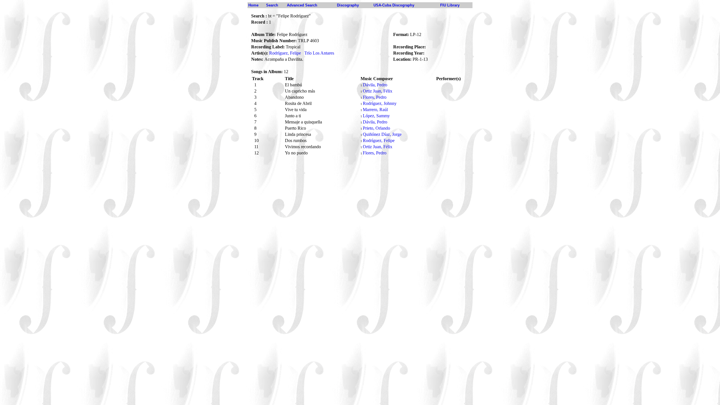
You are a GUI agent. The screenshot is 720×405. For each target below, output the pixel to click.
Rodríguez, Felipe (285, 53)
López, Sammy (376, 115)
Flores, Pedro (374, 97)
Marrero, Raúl (375, 109)
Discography (348, 5)
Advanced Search (302, 5)
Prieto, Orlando (376, 128)
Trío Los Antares (319, 53)
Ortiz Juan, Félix (377, 91)
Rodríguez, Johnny (380, 103)
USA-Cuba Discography (394, 5)
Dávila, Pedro (375, 84)
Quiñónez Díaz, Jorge (382, 134)
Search (272, 5)
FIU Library (450, 5)
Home (253, 5)
